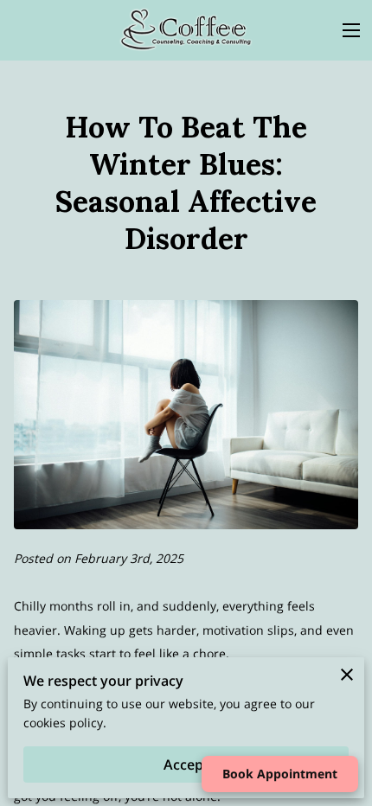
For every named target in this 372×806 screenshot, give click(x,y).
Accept (186, 764)
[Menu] (351, 30)
